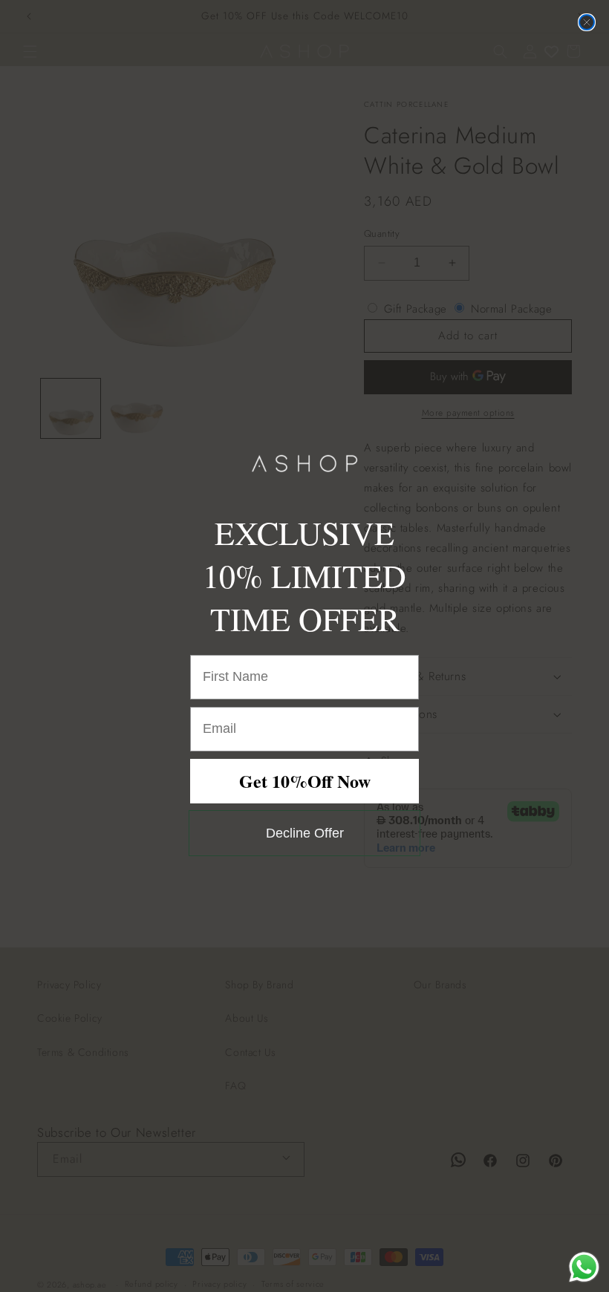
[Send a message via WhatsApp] (584, 1267)
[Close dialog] (586, 22)
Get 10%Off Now (305, 781)
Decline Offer (305, 833)
